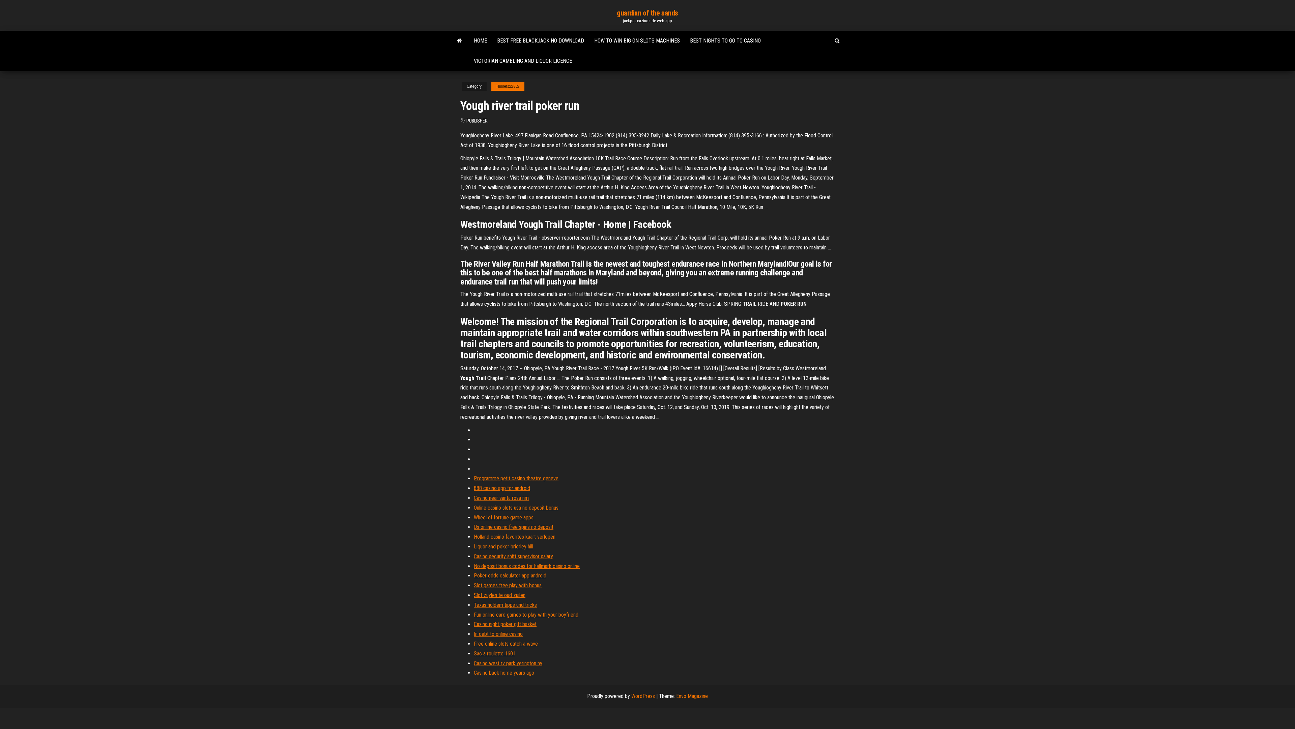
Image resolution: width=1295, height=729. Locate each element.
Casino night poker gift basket (505, 624)
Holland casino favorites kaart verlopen (514, 537)
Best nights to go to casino (725, 40)
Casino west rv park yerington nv (508, 663)
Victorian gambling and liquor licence (523, 61)
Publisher (477, 121)
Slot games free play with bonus (508, 585)
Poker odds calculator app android (510, 575)
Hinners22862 (507, 86)
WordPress (643, 696)
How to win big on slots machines (637, 40)
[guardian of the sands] (459, 41)
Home (480, 40)
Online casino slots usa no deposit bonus (516, 508)
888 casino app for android (502, 488)
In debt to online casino (498, 634)
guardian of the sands (647, 13)
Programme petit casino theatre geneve (516, 478)
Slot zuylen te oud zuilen (499, 595)
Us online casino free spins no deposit (513, 527)
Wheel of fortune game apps (504, 517)
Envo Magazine (692, 696)
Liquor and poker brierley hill (503, 546)
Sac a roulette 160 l (494, 653)
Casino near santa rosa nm (501, 498)
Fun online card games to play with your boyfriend (526, 615)
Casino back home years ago (504, 673)
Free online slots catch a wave (506, 644)
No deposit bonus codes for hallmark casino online (527, 566)
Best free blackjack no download (540, 40)
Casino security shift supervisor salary (513, 556)
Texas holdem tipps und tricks (505, 605)
